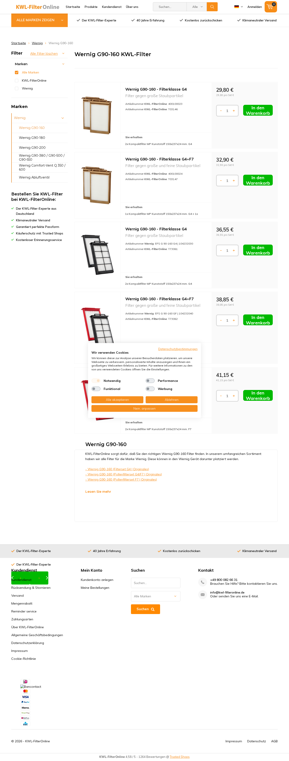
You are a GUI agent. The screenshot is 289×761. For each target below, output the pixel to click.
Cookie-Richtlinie (23, 659)
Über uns (132, 7)
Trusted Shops (180, 757)
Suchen (212, 6)
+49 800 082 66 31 (224, 580)
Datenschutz (256, 741)
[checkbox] (95, 380)
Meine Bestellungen (95, 588)
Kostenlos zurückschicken (203, 20)
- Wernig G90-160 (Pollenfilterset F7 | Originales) (121, 479)
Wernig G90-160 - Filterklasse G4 (156, 89)
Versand (17, 596)
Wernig (37, 43)
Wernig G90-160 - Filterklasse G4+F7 (159, 159)
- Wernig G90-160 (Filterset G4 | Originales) (117, 469)
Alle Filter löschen (44, 54)
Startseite (73, 7)
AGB (274, 741)
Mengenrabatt (21, 603)
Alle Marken (30, 72)
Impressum (19, 651)
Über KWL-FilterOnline (27, 627)
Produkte (91, 7)
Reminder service (24, 611)
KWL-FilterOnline (34, 80)
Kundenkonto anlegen (97, 580)
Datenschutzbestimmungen (178, 349)
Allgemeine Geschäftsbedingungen (37, 635)
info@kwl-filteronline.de (227, 592)
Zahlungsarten (22, 619)
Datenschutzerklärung (27, 643)
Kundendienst (111, 7)
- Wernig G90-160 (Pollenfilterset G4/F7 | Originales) (123, 474)
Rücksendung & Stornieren (31, 588)
